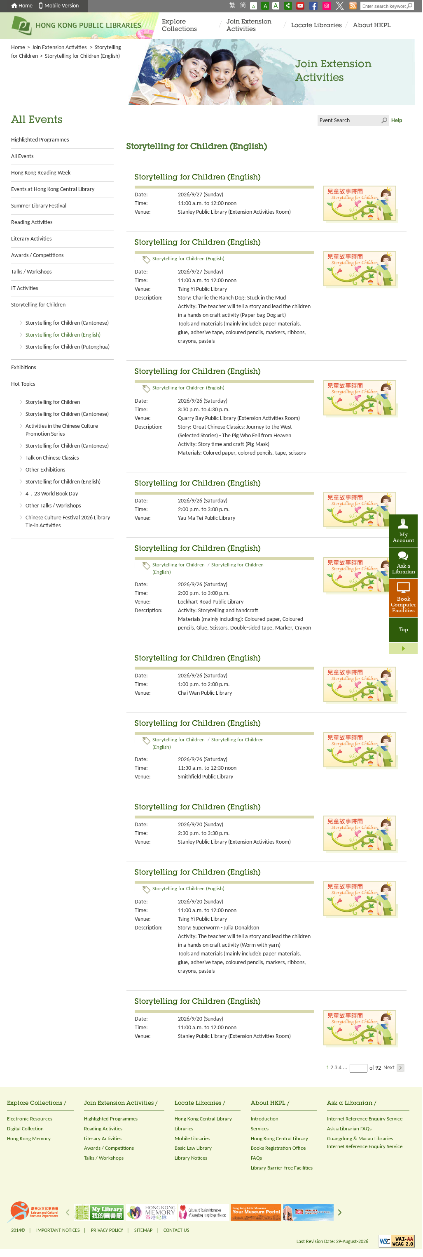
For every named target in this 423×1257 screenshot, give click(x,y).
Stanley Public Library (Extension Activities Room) (234, 212)
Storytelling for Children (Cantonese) (67, 323)
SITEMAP (143, 1230)
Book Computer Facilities (403, 605)
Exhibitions (23, 368)
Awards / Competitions (37, 255)
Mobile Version (61, 6)
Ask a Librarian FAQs (349, 1129)
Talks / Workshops (31, 272)
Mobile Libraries (192, 1138)
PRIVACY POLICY (107, 1230)
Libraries (184, 1129)
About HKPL (371, 26)
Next (389, 1068)
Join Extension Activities (249, 26)
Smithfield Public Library (205, 777)
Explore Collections (179, 26)
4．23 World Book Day (52, 494)
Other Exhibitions (45, 470)
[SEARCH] (410, 6)
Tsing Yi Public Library (202, 289)
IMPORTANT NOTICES (58, 1230)
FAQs (256, 1158)
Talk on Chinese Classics (52, 458)
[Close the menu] (403, 648)
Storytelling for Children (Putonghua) (68, 347)
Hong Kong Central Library (203, 1119)
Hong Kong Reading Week (40, 173)
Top (403, 630)
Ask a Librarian (403, 569)
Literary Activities (31, 239)
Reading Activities (31, 222)
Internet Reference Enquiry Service (364, 1119)
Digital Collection (25, 1129)
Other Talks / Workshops (53, 506)
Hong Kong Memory (29, 1138)
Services (260, 1129)
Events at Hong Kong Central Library (52, 189)
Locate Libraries (316, 26)
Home (26, 6)
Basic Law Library (193, 1148)
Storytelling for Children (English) (63, 335)
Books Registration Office (278, 1148)
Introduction (264, 1119)
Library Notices (191, 1158)
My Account (403, 538)
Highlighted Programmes (40, 140)
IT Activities (24, 288)
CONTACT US (176, 1230)
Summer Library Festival (38, 206)
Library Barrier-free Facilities (282, 1168)
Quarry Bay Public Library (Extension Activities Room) (239, 418)
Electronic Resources (29, 1119)
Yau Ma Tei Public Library (206, 518)
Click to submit (384, 120)
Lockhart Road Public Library (210, 602)
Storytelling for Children (38, 305)
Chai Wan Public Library (205, 693)
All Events (22, 156)
